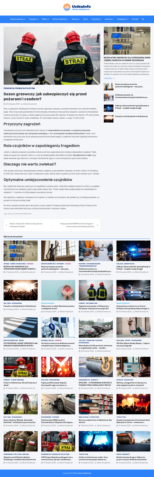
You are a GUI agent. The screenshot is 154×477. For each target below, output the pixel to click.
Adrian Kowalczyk (30, 104)
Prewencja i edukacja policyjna (19, 88)
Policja (119, 264)
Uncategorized (47, 303)
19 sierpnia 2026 (12, 388)
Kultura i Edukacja (59, 19)
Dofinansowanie (93, 264)
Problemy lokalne (94, 340)
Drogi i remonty (123, 454)
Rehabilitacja (47, 340)
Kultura (7, 303)
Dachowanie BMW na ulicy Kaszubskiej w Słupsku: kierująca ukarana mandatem (56, 422)
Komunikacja (84, 380)
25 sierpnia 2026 (49, 272)
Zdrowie (75, 19)
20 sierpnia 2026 (87, 351)
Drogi (21, 340)
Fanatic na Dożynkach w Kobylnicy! (131, 116)
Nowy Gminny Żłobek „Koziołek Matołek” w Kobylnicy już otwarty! (19, 421)
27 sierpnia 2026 (12, 272)
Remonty (94, 380)
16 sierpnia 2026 (124, 426)
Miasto (44, 19)
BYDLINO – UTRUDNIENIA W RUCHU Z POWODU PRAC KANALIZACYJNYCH (95, 384)
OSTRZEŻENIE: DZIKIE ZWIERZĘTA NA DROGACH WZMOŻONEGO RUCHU (21, 344)
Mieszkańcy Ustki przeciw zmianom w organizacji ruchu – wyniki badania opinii (95, 348)
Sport (85, 19)
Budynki (82, 264)
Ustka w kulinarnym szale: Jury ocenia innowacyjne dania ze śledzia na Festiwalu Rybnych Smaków (93, 460)
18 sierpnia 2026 (87, 388)
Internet (60, 264)
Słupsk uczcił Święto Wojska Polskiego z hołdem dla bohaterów (20, 458)
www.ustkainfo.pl (84, 473)
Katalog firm (122, 19)
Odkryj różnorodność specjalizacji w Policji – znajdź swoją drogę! (132, 107)
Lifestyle (108, 19)
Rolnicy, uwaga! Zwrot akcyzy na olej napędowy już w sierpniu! (131, 384)
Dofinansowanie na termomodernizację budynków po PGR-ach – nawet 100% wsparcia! (131, 97)
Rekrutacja (129, 264)
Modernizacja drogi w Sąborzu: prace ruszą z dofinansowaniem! (131, 458)
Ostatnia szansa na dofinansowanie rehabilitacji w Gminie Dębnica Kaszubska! (58, 345)
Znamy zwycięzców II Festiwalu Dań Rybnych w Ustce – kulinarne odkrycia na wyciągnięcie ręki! (133, 422)
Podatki (119, 380)
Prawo (68, 264)
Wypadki (55, 417)
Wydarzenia (17, 303)
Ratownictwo (91, 303)
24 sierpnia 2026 (125, 272)
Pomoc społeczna (18, 264)
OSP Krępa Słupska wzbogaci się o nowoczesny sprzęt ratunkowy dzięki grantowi (57, 459)
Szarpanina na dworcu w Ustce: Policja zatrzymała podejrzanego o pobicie (132, 308)
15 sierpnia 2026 (12, 463)
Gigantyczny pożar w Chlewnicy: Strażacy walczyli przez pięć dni (94, 307)
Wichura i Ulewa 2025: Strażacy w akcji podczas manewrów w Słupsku (26, 225)
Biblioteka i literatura (89, 417)
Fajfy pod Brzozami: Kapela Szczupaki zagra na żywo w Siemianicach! (53, 385)
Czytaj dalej (108, 78)
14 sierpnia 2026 (87, 463)
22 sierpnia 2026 (87, 312)
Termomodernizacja (87, 266)
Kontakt (135, 19)
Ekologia (120, 340)
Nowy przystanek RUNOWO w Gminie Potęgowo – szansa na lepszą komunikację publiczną (77, 225)
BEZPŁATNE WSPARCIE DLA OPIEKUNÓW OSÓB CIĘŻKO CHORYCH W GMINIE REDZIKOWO (20, 269)
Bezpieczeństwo (16, 19)
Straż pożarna (17, 380)
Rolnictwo (128, 380)
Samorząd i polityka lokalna (16, 454)
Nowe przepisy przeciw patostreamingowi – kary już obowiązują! (128, 86)
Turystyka (95, 19)
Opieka (6, 264)
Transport (33, 19)
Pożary (82, 303)
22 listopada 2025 (13, 104)
